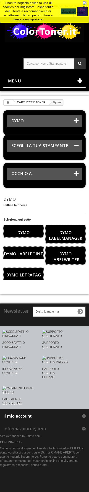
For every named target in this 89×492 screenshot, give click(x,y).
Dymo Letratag (23, 275)
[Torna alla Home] (8, 102)
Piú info (82, 11)
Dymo (23, 232)
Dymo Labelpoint (23, 254)
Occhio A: (22, 173)
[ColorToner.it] (44, 34)
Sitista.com (33, 436)
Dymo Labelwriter (65, 256)
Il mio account (17, 416)
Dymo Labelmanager (65, 235)
